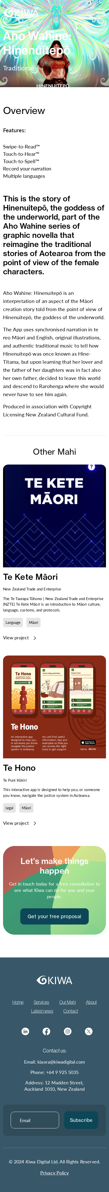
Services (41, 1002)
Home (18, 1002)
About (91, 1002)
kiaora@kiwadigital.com (61, 1062)
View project (16, 637)
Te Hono (19, 768)
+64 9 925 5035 (62, 1072)
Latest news (42, 1011)
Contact (70, 1011)
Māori (33, 622)
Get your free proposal (54, 916)
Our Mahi (67, 1002)
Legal (9, 807)
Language (13, 622)
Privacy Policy (54, 1172)
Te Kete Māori (30, 577)
